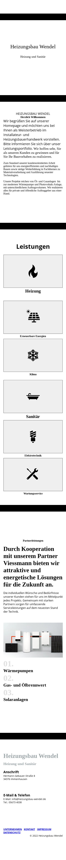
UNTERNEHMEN (12, 829)
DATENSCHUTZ (11, 832)
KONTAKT (29, 829)
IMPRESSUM (44, 829)
